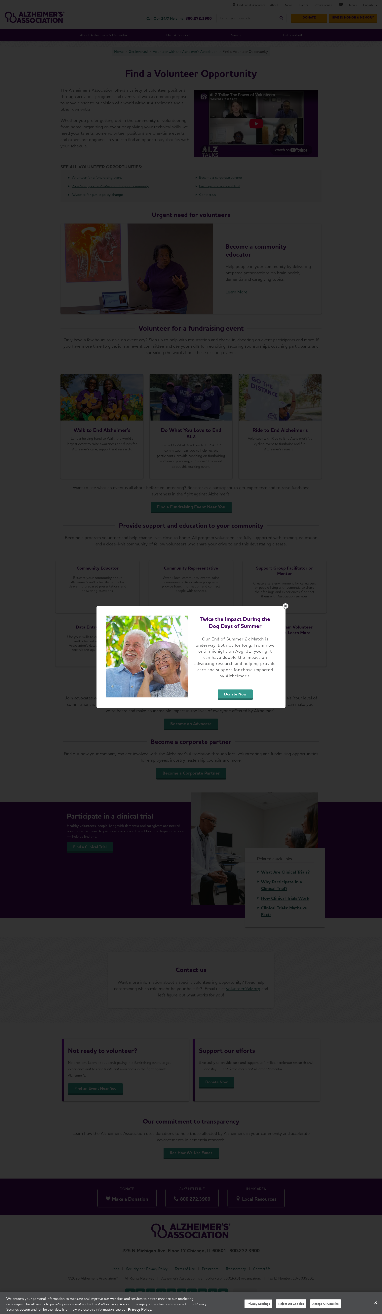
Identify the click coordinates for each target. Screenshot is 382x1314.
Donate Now (235, 694)
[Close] (375, 1302)
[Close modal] (285, 606)
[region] (191, 1303)
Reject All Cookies (291, 1304)
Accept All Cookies (325, 1304)
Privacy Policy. (140, 1309)
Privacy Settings (258, 1304)
